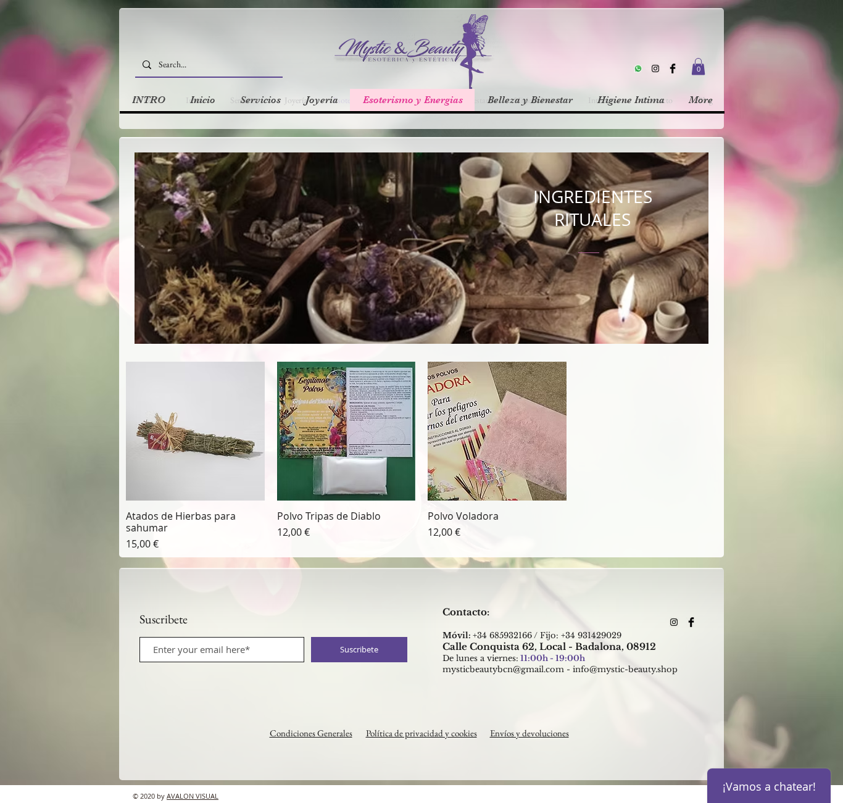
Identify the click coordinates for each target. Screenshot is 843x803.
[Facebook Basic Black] (673, 68)
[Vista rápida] (195, 431)
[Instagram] (655, 68)
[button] (698, 66)
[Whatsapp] (638, 68)
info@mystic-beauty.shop (625, 669)
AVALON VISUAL (192, 796)
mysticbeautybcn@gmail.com (503, 669)
